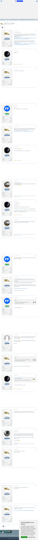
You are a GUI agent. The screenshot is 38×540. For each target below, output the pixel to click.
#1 (36, 30)
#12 (36, 297)
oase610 (6, 24)
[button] (1, 1)
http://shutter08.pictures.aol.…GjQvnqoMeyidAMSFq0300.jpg (23, 510)
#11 (36, 277)
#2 (36, 50)
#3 (36, 68)
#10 (36, 255)
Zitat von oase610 (18, 378)
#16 (36, 409)
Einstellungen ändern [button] (31, 537)
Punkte (3, 41)
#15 (36, 375)
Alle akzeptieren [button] (24, 537)
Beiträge (3, 42)
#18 (36, 449)
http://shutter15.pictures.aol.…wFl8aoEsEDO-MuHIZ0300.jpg (23, 131)
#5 (36, 126)
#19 (36, 485)
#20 (36, 505)
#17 (36, 429)
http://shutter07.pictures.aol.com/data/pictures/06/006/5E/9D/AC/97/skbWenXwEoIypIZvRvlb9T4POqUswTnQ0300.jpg (25, 38)
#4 (36, 105)
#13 (36, 334)
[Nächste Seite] (5, 27)
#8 (36, 201)
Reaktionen (3, 116)
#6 (36, 146)
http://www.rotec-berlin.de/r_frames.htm (20, 288)
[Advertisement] (19, 10)
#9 (36, 219)
